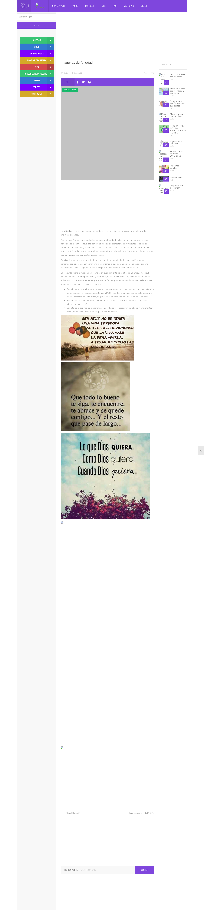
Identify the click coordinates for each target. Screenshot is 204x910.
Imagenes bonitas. (174, 166)
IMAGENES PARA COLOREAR (36, 73)
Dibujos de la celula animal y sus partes (177, 103)
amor (74, 90)
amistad (67, 90)
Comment (144, 870)
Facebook (89, 6)
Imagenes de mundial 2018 (141, 813)
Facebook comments (88, 870)
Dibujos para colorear (176, 142)
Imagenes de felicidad (77, 62)
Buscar (36, 25)
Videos (144, 6)
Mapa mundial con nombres (176, 115)
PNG (114, 6)
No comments (71, 870)
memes (37, 80)
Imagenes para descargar (177, 186)
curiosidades (37, 53)
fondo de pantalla (36, 60)
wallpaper (37, 94)
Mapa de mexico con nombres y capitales (177, 91)
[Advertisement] (124, 36)
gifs (37, 67)
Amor (75, 6)
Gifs (104, 6)
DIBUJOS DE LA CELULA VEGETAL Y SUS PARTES (178, 129)
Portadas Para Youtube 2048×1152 (177, 153)
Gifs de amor (176, 177)
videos (36, 87)
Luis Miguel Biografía (71, 813)
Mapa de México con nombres (177, 75)
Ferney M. (78, 73)
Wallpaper (129, 6)
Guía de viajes (59, 6)
